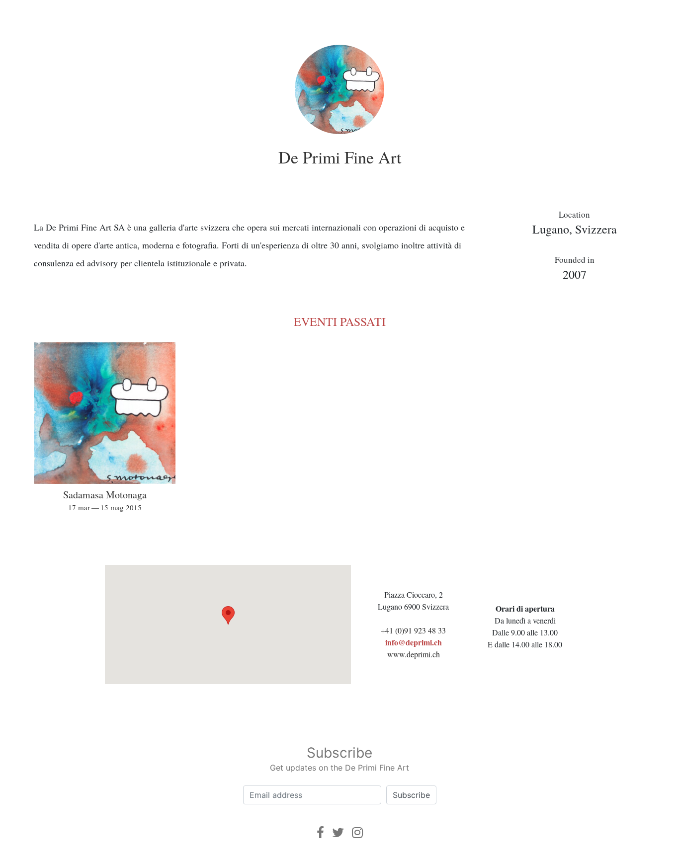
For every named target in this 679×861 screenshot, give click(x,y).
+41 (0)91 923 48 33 (413, 630)
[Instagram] (357, 832)
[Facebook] (320, 832)
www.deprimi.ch (413, 654)
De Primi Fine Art (339, 157)
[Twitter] (338, 832)
